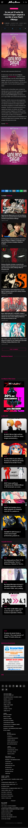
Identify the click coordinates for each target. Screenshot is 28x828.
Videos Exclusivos (10, 757)
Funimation (7, 706)
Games (5, 713)
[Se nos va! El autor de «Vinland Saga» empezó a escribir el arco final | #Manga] (14, 67)
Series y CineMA (5, 776)
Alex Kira (7, 23)
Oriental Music (11, 740)
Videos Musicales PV (12, 742)
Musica (9, 733)
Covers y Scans (8, 708)
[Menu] (2, 2)
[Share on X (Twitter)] (12, 28)
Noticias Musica (11, 734)
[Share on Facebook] (5, 28)
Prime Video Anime (8, 704)
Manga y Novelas (8, 699)
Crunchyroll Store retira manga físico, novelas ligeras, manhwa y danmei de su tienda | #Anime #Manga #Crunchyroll (13, 291)
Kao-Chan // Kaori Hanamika (8, 805)
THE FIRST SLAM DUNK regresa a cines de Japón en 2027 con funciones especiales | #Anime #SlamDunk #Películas (13, 612)
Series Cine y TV (5, 777)
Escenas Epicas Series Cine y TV (9, 784)
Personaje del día (10, 765)
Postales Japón (11, 751)
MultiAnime (4, 802)
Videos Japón (10, 753)
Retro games (6, 730)
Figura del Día (9, 763)
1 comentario (19, 25)
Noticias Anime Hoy (9, 695)
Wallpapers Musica (12, 744)
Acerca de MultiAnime (7, 811)
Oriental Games (7, 718)
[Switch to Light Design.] (24, 2)
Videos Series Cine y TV (7, 790)
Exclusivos (8, 756)
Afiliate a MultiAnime (6, 814)
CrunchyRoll (7, 700)
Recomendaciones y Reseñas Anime (13, 697)
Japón (9, 746)
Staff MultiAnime (5, 818)
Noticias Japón (11, 747)
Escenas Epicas (9, 771)
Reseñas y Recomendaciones (12, 759)
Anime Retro (7, 710)
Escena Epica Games (8, 726)
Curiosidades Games (8, 722)
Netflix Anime (7, 702)
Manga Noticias (14, 8)
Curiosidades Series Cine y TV (9, 782)
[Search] (26, 2)
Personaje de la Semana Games (11, 724)
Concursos (8, 761)
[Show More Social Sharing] (25, 28)
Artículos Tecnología (7, 796)
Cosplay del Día (9, 769)
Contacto (4, 803)
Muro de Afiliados (6, 812)
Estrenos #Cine (5, 786)
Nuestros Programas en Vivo (9, 816)
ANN (6, 123)
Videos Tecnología (6, 798)
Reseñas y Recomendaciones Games (12, 728)
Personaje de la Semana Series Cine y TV (11, 788)
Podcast (13, 800)
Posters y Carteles (6, 792)
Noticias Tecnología (6, 794)
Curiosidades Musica (12, 738)
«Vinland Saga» (12, 76)
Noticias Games (7, 714)
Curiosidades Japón (12, 749)
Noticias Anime (7, 693)
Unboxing (7, 773)
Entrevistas (8, 767)
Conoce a (9, 736)
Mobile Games (6, 716)
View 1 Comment (14, 349)
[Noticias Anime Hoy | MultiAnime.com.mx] (14, 2)
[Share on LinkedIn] (20, 28)
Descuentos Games (8, 720)
